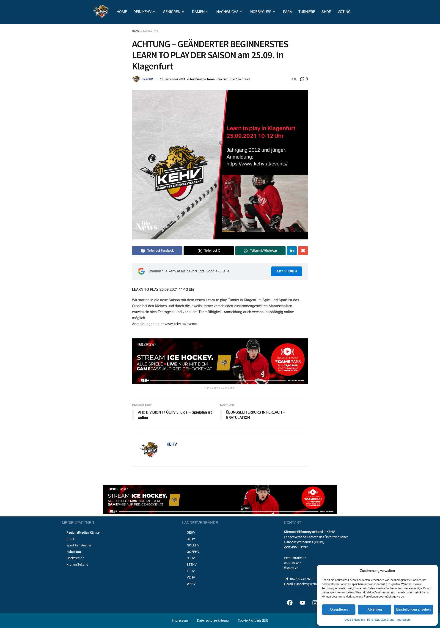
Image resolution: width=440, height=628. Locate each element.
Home (136, 31)
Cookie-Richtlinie (354, 619)
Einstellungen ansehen (413, 609)
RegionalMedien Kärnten (83, 532)
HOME (122, 12)
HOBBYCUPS (260, 12)
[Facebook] (289, 602)
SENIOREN (171, 12)
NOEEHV (193, 545)
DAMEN (198, 12)
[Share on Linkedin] (292, 250)
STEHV (192, 564)
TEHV (191, 571)
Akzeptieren (339, 609)
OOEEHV (193, 552)
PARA (287, 12)
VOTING (344, 12)
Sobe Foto (73, 552)
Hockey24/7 (75, 558)
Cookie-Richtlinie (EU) (253, 620)
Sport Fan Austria (78, 545)
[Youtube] (302, 602)
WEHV (191, 584)
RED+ (70, 539)
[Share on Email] (303, 250)
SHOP (326, 12)
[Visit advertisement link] (220, 361)
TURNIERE (306, 12)
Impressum (404, 619)
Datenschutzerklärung (380, 619)
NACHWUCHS (227, 12)
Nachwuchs (150, 31)
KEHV (149, 79)
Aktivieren (286, 271)
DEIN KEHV (142, 12)
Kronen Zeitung (77, 564)
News (211, 79)
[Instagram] (315, 602)
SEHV (191, 558)
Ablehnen (375, 609)
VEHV (191, 577)
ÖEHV (191, 532)
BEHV (191, 539)
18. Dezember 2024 (172, 79)
